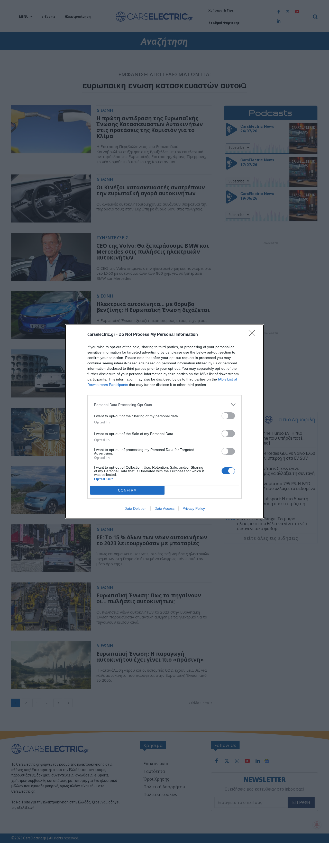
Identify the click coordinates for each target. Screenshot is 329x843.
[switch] (228, 415)
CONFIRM (127, 490)
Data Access (164, 508)
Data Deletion (135, 508)
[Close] (253, 335)
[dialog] (164, 421)
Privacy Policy (193, 508)
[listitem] (164, 404)
